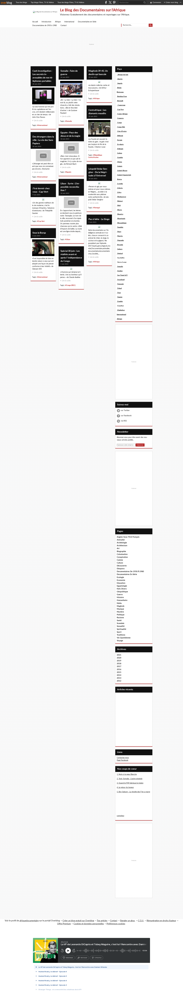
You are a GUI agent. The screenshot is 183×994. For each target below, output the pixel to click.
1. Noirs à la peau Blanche (127, 774)
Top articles (102, 921)
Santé (119, 620)
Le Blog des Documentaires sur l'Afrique (92, 10)
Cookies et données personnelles (89, 924)
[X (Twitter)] (110, 2)
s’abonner (69, 957)
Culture (120, 563)
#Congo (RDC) (70, 285)
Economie (121, 580)
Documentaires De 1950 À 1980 (130, 571)
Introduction (46, 22)
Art (118, 548)
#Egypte (68, 172)
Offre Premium (64, 924)
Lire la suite (38, 120)
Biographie (121, 551)
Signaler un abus (127, 921)
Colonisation (122, 554)
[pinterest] (114, 2)
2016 (119, 669)
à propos (98, 957)
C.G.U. (141, 921)
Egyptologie (122, 586)
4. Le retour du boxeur (125, 787)
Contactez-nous (123, 758)
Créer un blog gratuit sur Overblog (78, 921)
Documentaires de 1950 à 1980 (44, 25)
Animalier (121, 540)
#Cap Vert (41, 221)
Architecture (122, 546)
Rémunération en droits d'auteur (161, 921)
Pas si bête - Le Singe (99, 219)
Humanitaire (122, 600)
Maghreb (120, 606)
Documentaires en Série (87, 22)
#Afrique (96, 98)
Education (121, 583)
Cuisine (120, 560)
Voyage (120, 641)
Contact (64, 25)
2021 (119, 655)
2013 (119, 678)
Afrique (58, 22)
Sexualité (120, 626)
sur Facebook (126, 416)
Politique (120, 615)
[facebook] (106, 2)
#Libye (67, 239)
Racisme (120, 618)
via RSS (124, 421)
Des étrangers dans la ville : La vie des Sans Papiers (43, 140)
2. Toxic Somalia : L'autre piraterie (129, 779)
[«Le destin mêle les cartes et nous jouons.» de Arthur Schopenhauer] (99, 82)
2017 (119, 666)
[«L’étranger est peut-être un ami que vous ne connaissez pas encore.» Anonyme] (43, 156)
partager (84, 957)
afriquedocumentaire (29, 921)
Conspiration (122, 557)
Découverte (122, 566)
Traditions (121, 635)
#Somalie (68, 121)
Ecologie (120, 577)
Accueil (35, 22)
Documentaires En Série (127, 574)
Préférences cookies (116, 924)
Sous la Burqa (39, 233)
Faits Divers (122, 589)
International (69, 22)
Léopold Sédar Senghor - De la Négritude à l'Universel (98, 172)
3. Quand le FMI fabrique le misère (130, 783)
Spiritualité (121, 629)
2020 (119, 658)
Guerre (120, 595)
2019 (119, 661)
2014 (119, 675)
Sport (119, 632)
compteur (120, 816)
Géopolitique (122, 592)
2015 (119, 672)
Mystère (120, 612)
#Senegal (96, 207)
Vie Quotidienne (123, 638)
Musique (120, 609)
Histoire (120, 597)
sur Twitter (125, 410)
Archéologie (122, 543)
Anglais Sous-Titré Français (128, 537)
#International (42, 125)
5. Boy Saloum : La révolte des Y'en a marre (133, 792)
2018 (119, 664)
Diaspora (120, 569)
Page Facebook (122, 760)
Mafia (119, 603)
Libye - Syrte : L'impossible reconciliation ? (70, 187)
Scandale (120, 623)
